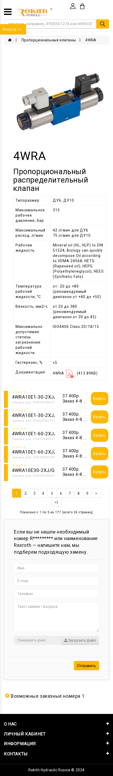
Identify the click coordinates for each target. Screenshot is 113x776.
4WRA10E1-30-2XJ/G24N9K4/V (47, 415)
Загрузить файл (82, 640)
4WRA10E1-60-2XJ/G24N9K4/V (47, 452)
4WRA (90, 40)
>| (56, 502)
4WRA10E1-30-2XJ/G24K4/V (44, 397)
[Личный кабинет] (73, 6)
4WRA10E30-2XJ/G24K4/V (41, 470)
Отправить (86, 666)
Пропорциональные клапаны (49, 40)
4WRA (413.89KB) (75, 373)
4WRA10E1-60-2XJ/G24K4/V (44, 433)
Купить (99, 399)
